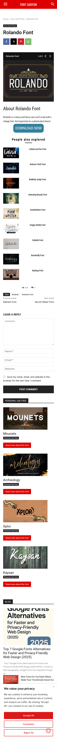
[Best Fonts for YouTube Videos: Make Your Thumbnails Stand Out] (10, 680)
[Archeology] (25, 465)
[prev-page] (5, 592)
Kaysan (8, 573)
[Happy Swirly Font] (11, 228)
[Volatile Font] (11, 244)
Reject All (28, 732)
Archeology (11, 480)
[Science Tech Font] (11, 168)
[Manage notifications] (48, 730)
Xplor (7, 526)
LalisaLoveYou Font (37, 149)
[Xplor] (25, 511)
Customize (28, 724)
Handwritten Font (37, 210)
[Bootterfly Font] (11, 259)
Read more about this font (17, 445)
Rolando (15, 294)
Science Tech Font (38, 164)
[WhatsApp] (28, 41)
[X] (13, 41)
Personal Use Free (11, 438)
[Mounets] (25, 418)
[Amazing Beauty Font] (11, 198)
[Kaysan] (25, 557)
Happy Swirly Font (37, 225)
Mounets (9, 434)
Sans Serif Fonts (18, 19)
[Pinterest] (21, 41)
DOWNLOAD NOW (28, 128)
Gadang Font (37, 270)
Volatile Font (37, 240)
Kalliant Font (9, 302)
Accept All (28, 715)
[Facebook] (6, 41)
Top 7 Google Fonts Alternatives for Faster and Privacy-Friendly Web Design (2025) (27, 653)
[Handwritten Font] (11, 213)
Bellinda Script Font (37, 179)
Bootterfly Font (37, 255)
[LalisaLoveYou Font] (11, 152)
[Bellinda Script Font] (11, 183)
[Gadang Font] (11, 274)
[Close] (54, 687)
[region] (28, 711)
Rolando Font (27, 294)
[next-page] (10, 592)
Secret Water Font (44, 302)
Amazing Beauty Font (37, 194)
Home (6, 19)
